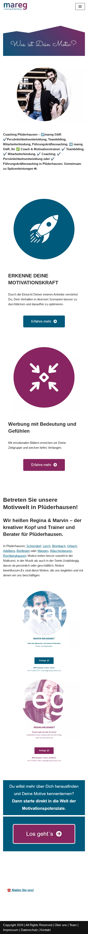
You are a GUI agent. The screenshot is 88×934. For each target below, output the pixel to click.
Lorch (46, 546)
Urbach (72, 546)
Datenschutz (29, 930)
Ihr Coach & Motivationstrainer (42, 868)
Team (73, 925)
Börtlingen (23, 551)
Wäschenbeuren (61, 551)
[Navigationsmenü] (80, 6)
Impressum (10, 930)
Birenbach (58, 546)
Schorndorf (33, 546)
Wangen (42, 551)
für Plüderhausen (74, 868)
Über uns (61, 925)
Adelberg (9, 551)
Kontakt (45, 930)
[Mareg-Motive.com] (15, 6)
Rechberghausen (14, 555)
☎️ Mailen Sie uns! (20, 890)
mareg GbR (11, 868)
